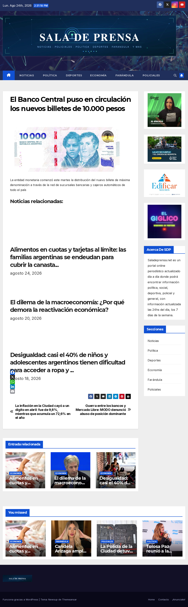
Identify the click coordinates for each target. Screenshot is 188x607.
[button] (175, 75)
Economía (98, 75)
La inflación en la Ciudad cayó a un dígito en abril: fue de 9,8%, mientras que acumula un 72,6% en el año (42, 412)
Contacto (163, 599)
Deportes (73, 75)
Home (151, 599)
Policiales (151, 75)
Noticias (26, 75)
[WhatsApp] (70, 381)
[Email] (70, 391)
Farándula (124, 75)
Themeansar (69, 599)
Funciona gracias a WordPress (21, 599)
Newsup (53, 599)
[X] (70, 377)
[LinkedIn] (70, 386)
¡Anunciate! (178, 599)
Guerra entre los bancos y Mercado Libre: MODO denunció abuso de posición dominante (101, 410)
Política (49, 75)
